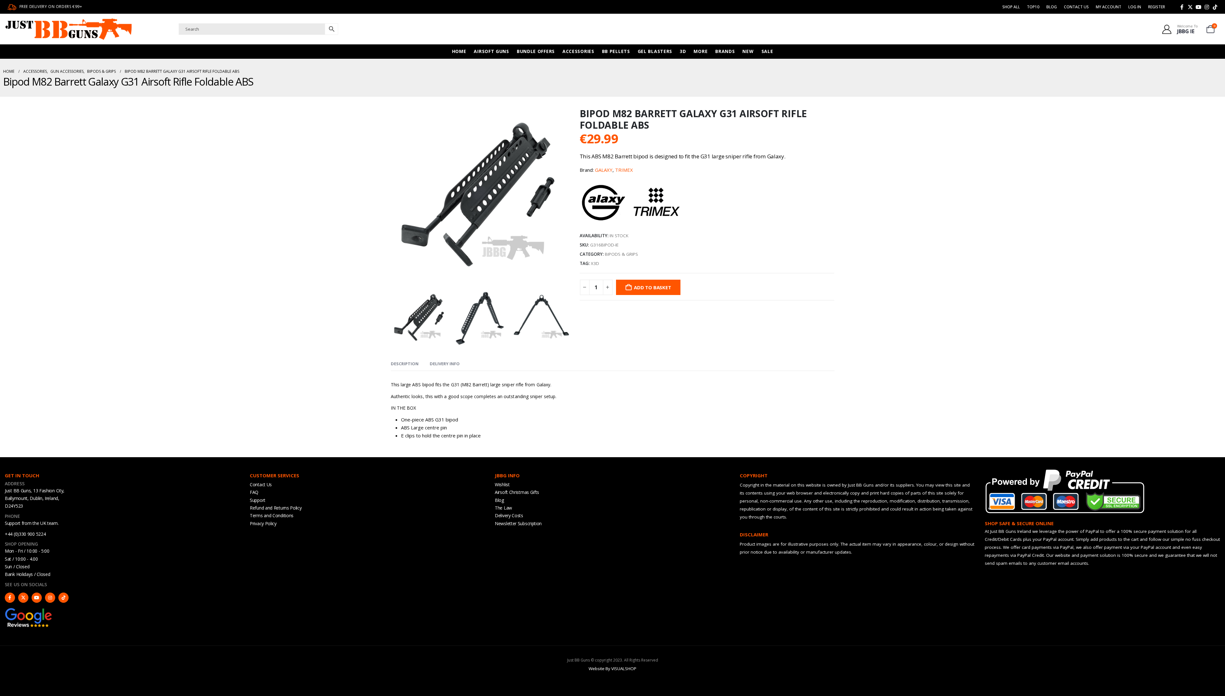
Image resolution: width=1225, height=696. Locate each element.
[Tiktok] (1215, 7)
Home (459, 51)
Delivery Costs (509, 515)
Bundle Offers (536, 51)
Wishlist (502, 484)
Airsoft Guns (491, 51)
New (748, 51)
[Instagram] (1207, 7)
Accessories (578, 51)
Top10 (1033, 7)
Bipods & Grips (621, 254)
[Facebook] (1182, 7)
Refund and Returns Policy (276, 508)
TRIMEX (624, 170)
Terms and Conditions (271, 515)
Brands (725, 51)
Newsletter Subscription (518, 523)
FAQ (254, 492)
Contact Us (1076, 7)
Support (257, 500)
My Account (1108, 7)
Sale (767, 51)
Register (1156, 7)
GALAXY (603, 170)
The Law (503, 508)
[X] (1190, 7)
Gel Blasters (655, 51)
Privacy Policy (263, 523)
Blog (1051, 7)
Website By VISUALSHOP (612, 668)
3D (683, 51)
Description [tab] (405, 364)
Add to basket (652, 287)
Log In (1134, 7)
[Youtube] (1198, 7)
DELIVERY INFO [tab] (445, 364)
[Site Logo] (68, 29)
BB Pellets (616, 51)
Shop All (1011, 7)
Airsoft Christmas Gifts (517, 492)
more (701, 51)
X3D (595, 263)
